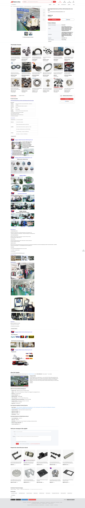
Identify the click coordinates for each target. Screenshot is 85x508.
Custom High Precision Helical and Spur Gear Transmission (69, 89)
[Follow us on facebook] (67, 499)
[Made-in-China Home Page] (15, 2)
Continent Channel (53, 502)
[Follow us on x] (68, 499)
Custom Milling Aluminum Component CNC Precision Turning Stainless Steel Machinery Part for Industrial (16, 480)
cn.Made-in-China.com (51, 503)
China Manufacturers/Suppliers (35, 502)
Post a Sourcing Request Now (35, 443)
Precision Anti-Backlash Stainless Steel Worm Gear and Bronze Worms (58, 73)
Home (11, 6)
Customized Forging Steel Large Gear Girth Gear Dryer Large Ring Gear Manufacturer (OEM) (15, 58)
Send (17, 443)
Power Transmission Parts (27, 6)
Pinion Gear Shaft (63, 493)
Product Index (57, 502)
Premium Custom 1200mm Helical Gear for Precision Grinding (37, 73)
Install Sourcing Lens (33, 499)
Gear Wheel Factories (22, 493)
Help (58, 4)
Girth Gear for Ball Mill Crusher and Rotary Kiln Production (69, 73)
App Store (13, 499)
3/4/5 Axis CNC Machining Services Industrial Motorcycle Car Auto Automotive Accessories (55, 463)
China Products (29, 502)
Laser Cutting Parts (19, 407)
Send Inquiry (54, 19)
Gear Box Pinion (70, 493)
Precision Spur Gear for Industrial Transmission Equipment (26, 58)
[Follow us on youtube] (71, 499)
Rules (74, 4)
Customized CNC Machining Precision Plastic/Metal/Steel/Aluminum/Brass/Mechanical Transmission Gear (48, 58)
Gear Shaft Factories (14, 493)
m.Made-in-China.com (44, 503)
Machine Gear (36, 493)
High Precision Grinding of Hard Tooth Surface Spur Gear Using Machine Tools (47, 89)
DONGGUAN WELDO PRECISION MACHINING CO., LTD (57, 11)
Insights (61, 502)
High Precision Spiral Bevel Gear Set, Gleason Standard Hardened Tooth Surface (36, 58)
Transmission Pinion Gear (55, 493)
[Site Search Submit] (54, 2)
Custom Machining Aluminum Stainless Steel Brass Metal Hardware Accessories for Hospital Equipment (55, 480)
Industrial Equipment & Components (18, 6)
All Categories (14, 4)
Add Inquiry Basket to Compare (28, 37)
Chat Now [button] (68, 19)
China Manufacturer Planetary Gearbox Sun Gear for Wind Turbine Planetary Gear (26, 73)
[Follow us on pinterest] (72, 499)
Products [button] (24, 1)
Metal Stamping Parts (17, 408)
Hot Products (24, 502)
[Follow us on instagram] (70, 499)
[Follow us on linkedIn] (73, 499)
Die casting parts (23, 408)
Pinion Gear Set (48, 493)
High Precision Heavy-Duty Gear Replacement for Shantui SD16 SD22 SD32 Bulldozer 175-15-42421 (48, 73)
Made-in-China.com (38, 503)
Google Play (18, 499)
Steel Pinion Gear (41, 493)
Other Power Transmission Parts (36, 6)
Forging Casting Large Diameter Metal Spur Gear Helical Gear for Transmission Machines (26, 89)
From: (14, 431)
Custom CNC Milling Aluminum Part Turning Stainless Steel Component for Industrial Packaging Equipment (68, 463)
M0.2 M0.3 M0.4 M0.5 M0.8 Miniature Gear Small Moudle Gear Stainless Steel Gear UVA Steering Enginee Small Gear (15, 89)
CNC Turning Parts (43, 407)
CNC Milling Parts (49, 407)
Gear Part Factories (29, 493)
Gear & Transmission (29, 408)
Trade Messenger (24, 499)
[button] (51, 1)
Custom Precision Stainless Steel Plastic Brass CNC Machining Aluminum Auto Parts (16, 463)
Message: (14, 436)
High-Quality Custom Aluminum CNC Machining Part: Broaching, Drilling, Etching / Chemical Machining (29, 463)
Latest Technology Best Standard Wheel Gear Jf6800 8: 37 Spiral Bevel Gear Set (68, 58)
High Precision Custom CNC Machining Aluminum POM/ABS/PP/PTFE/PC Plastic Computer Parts (42, 463)
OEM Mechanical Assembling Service (28, 407)
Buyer (54, 4)
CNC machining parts (37, 407)
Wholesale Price (48, 502)
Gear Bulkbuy (13, 495)
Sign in (73, 2)
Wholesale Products (42, 502)
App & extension (63, 4)
